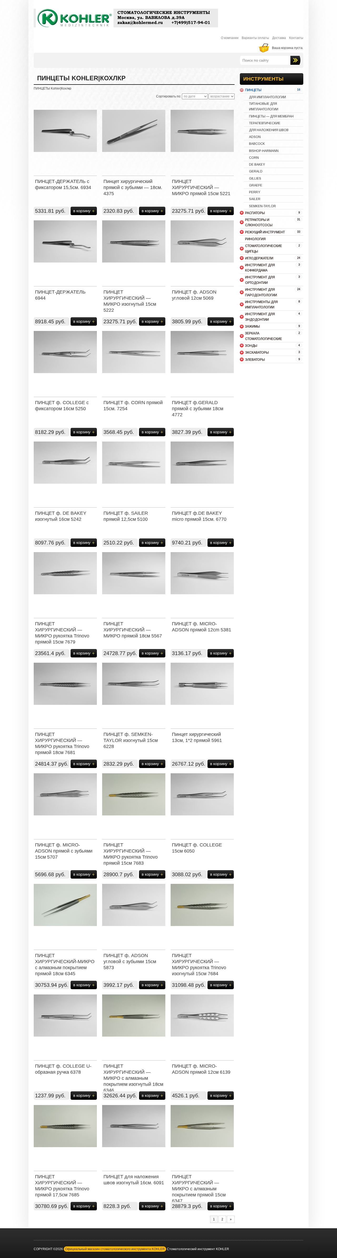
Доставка (279, 38)
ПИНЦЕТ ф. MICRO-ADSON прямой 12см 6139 (201, 1069)
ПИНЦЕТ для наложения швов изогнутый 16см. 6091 (133, 1179)
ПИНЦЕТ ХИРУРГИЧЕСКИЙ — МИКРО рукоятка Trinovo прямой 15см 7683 (130, 854)
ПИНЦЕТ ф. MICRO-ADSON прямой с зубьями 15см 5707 (63, 851)
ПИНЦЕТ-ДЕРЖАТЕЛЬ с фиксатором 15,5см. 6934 (63, 184)
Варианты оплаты (255, 38)
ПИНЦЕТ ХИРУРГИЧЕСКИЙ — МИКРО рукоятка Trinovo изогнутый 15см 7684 (199, 964)
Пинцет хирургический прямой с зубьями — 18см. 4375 (132, 187)
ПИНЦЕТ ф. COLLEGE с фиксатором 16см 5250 (62, 405)
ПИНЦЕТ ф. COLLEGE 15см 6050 (197, 848)
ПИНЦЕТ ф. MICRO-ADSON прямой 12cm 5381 (201, 626)
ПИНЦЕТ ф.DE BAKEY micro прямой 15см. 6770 (199, 516)
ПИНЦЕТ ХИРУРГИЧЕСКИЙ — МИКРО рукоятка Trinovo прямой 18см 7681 (62, 743)
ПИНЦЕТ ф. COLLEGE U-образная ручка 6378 (63, 1069)
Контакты (296, 38)
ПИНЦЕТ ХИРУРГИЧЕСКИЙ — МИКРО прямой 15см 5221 (201, 187)
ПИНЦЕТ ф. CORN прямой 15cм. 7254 (133, 405)
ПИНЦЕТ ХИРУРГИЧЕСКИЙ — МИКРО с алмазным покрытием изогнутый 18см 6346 (133, 1078)
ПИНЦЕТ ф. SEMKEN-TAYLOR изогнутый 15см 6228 (130, 740)
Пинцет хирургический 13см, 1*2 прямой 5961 (197, 737)
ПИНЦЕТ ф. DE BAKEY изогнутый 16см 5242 (60, 516)
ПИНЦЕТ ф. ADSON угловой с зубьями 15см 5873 (129, 961)
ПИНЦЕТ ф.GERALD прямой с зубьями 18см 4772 (197, 408)
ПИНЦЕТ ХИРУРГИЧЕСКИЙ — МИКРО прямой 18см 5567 (132, 629)
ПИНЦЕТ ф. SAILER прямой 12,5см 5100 (125, 516)
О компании (230, 38)
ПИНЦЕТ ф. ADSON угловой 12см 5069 (194, 295)
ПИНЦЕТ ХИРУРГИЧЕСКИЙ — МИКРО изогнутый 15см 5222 (129, 301)
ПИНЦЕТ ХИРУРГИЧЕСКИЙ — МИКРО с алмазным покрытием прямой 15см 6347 (199, 1188)
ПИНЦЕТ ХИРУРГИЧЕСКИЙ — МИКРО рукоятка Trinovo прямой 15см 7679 (62, 633)
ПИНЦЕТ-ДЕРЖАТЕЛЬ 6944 (60, 295)
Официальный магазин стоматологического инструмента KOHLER (115, 1249)
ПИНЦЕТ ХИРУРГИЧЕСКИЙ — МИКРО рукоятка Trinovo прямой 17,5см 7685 (62, 1185)
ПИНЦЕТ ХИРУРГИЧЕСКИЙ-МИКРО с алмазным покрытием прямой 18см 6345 (65, 964)
